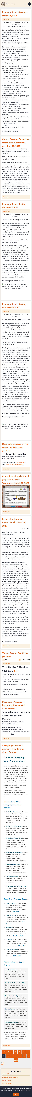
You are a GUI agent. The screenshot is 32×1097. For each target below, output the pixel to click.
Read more (6, 19)
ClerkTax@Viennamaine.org (14, 464)
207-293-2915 (21, 462)
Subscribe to (2, 1063)
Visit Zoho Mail (20, 946)
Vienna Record (6, 1080)
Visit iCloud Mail (16, 956)
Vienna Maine (10, 4)
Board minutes (6, 1083)
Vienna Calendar (7, 1074)
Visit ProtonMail (18, 936)
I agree (16, 1094)
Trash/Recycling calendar (10, 1077)
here (16, 671)
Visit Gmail (15, 911)
